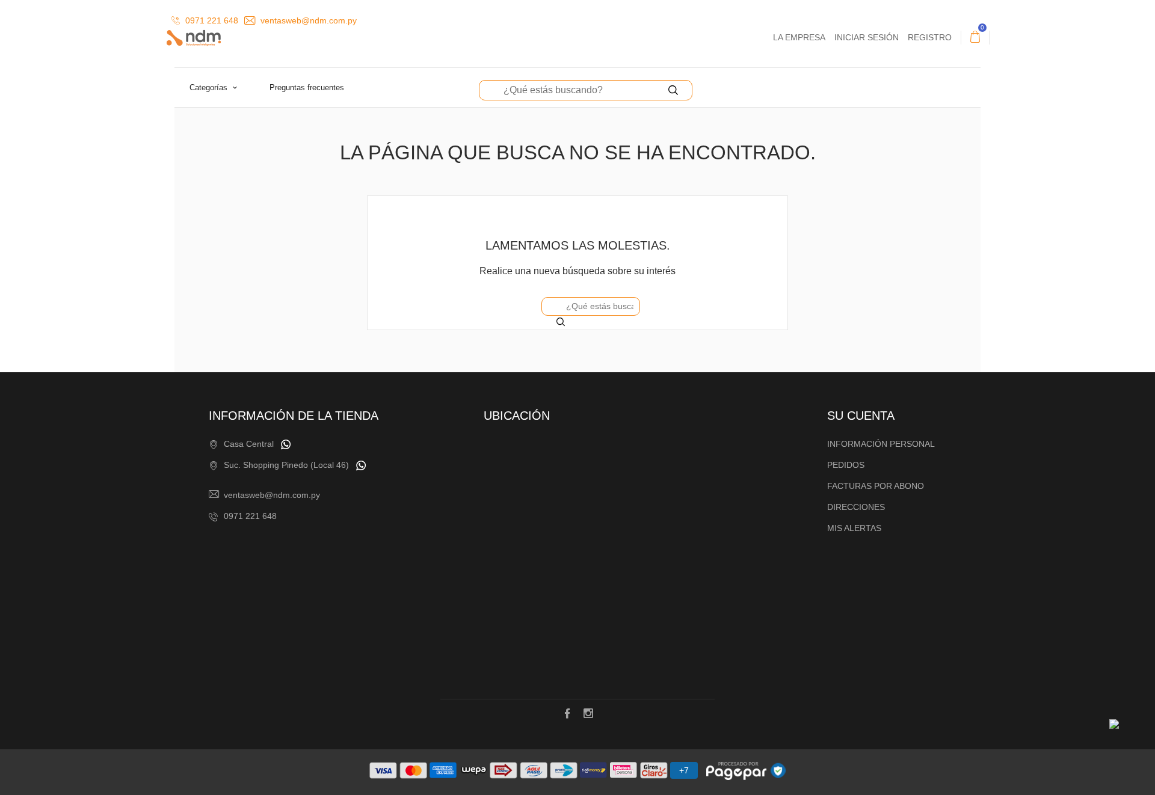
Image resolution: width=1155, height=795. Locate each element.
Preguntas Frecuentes (307, 87)
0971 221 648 (210, 20)
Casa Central (249, 444)
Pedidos (845, 465)
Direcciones (856, 507)
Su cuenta (861, 415)
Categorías (209, 87)
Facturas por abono (875, 486)
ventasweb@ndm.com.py (307, 20)
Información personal (881, 444)
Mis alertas (854, 528)
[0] (975, 37)
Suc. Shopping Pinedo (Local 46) (286, 465)
